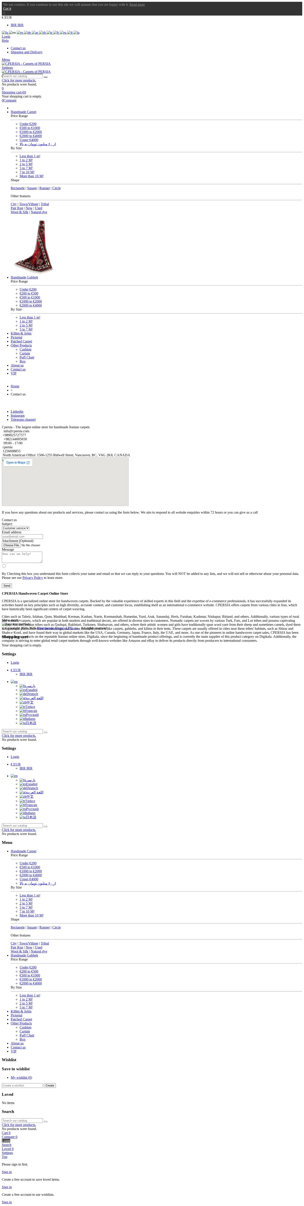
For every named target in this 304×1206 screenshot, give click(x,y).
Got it (7, 8)
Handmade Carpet (23, 112)
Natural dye (39, 212)
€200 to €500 (29, 293)
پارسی (30, 686)
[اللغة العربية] (35, 32)
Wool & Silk (19, 212)
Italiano (30, 719)
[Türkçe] (50, 32)
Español (31, 690)
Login (15, 662)
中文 (30, 702)
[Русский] (63, 32)
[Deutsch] (28, 32)
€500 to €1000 (30, 128)
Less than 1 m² (30, 156)
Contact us (18, 48)
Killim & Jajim (21, 333)
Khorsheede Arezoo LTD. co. (58, 628)
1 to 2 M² (26, 160)
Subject (7, 524)
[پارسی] (5, 32)
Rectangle (18, 188)
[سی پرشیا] (26, 64)
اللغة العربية (34, 698)
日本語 (31, 723)
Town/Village (28, 204)
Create (50, 1085)
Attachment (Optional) (17, 541)
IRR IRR (17, 25)
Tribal (45, 204)
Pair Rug (17, 208)
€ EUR (16, 670)
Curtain (25, 353)
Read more (137, 4)
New (29, 208)
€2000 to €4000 (31, 136)
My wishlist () (21, 1077)
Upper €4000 (29, 140)
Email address (11, 532)
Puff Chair (27, 357)
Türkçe (30, 707)
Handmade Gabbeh (24, 277)
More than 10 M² (32, 176)
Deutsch (32, 694)
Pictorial (16, 337)
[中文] (43, 32)
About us (17, 365)
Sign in (7, 1172)
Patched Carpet (21, 341)
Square (32, 188)
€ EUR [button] (7, 17)
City (14, 204)
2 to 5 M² (26, 164)
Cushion (25, 349)
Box (23, 361)
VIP (13, 373)
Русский (32, 715)
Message (8, 549)
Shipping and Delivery (27, 52)
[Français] (56, 32)
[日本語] (76, 32)
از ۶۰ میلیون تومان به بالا (38, 144)
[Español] (20, 32)
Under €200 (28, 124)
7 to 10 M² (27, 172)
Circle (56, 188)
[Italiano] (70, 32)
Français (31, 711)
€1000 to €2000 (31, 132)
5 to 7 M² (26, 168)
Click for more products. (19, 80)
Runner (44, 188)
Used (38, 208)
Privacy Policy (32, 578)
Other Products (21, 345)
